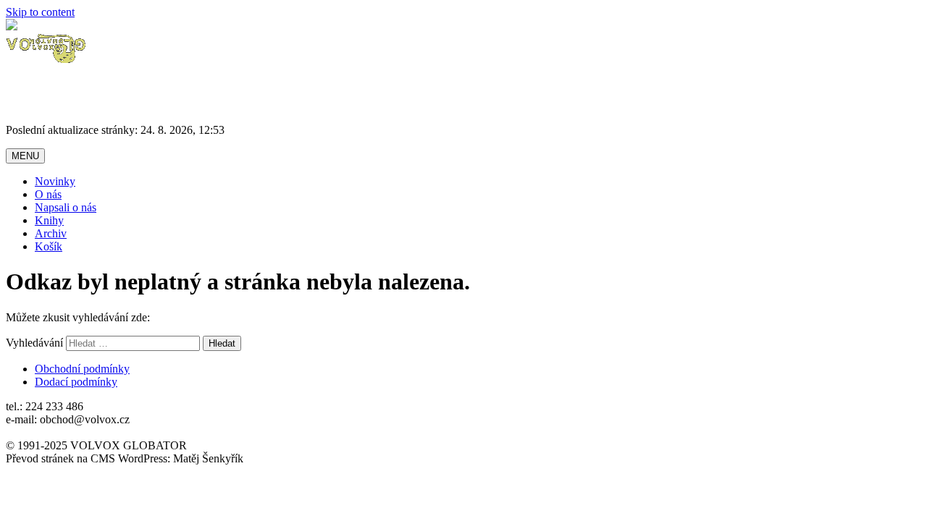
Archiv (51, 233)
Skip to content (40, 12)
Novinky (55, 181)
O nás (48, 194)
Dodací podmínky (76, 382)
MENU (25, 156)
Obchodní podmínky (82, 369)
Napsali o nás (65, 207)
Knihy (49, 220)
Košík (48, 246)
